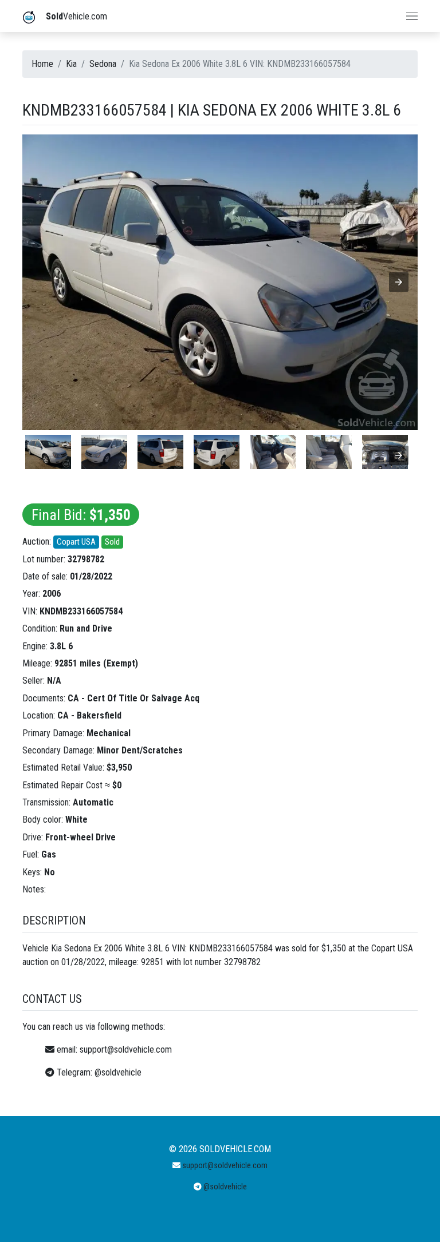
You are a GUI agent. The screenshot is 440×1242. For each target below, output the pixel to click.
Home (42, 63)
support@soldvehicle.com (126, 1049)
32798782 (86, 559)
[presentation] (398, 455)
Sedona (102, 63)
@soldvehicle (118, 1072)
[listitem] (48, 452)
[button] (398, 282)
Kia (71, 63)
